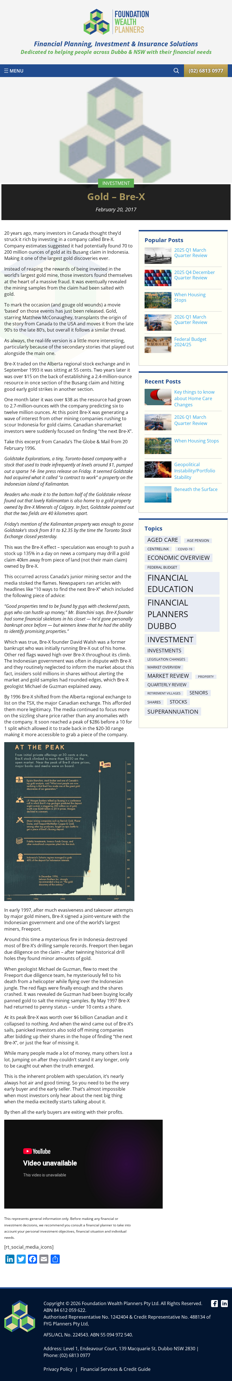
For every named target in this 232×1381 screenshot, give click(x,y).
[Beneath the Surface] (158, 495)
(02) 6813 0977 (75, 1355)
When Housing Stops (190, 297)
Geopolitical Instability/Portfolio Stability (194, 470)
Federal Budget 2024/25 (190, 342)
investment (116, 183)
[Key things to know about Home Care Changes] (158, 398)
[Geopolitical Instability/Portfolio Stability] (158, 470)
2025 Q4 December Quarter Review (194, 275)
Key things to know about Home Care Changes (194, 398)
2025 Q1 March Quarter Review (190, 252)
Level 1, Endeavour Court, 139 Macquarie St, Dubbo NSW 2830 (129, 1348)
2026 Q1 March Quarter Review (190, 319)
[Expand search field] (176, 70)
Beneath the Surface (196, 489)
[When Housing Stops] (158, 446)
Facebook (214, 1303)
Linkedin (224, 1303)
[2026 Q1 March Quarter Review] (158, 423)
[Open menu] (13, 70)
